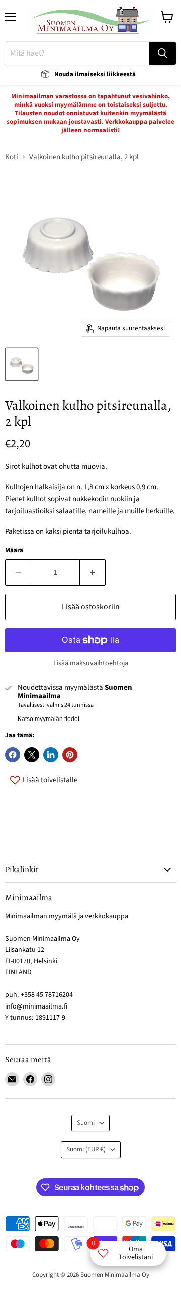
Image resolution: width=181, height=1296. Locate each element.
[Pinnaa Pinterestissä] (69, 754)
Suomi (86, 1122)
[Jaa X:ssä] (31, 754)
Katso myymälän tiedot (48, 719)
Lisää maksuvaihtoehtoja (90, 663)
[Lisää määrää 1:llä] (93, 572)
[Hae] (162, 53)
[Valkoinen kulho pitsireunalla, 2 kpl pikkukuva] (22, 364)
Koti (11, 157)
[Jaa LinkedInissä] (50, 754)
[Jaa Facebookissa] (12, 754)
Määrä (14, 550)
